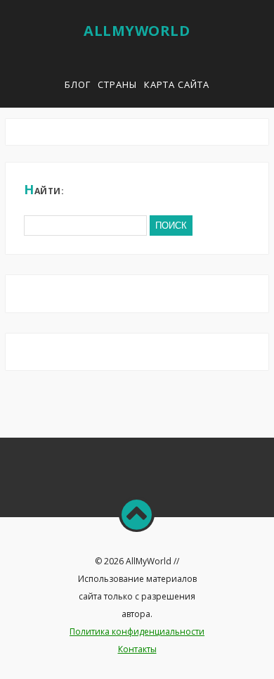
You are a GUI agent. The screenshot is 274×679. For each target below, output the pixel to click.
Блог (78, 84)
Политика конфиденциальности (137, 631)
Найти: (44, 189)
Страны (117, 84)
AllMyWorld (137, 30)
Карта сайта (176, 84)
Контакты (137, 649)
